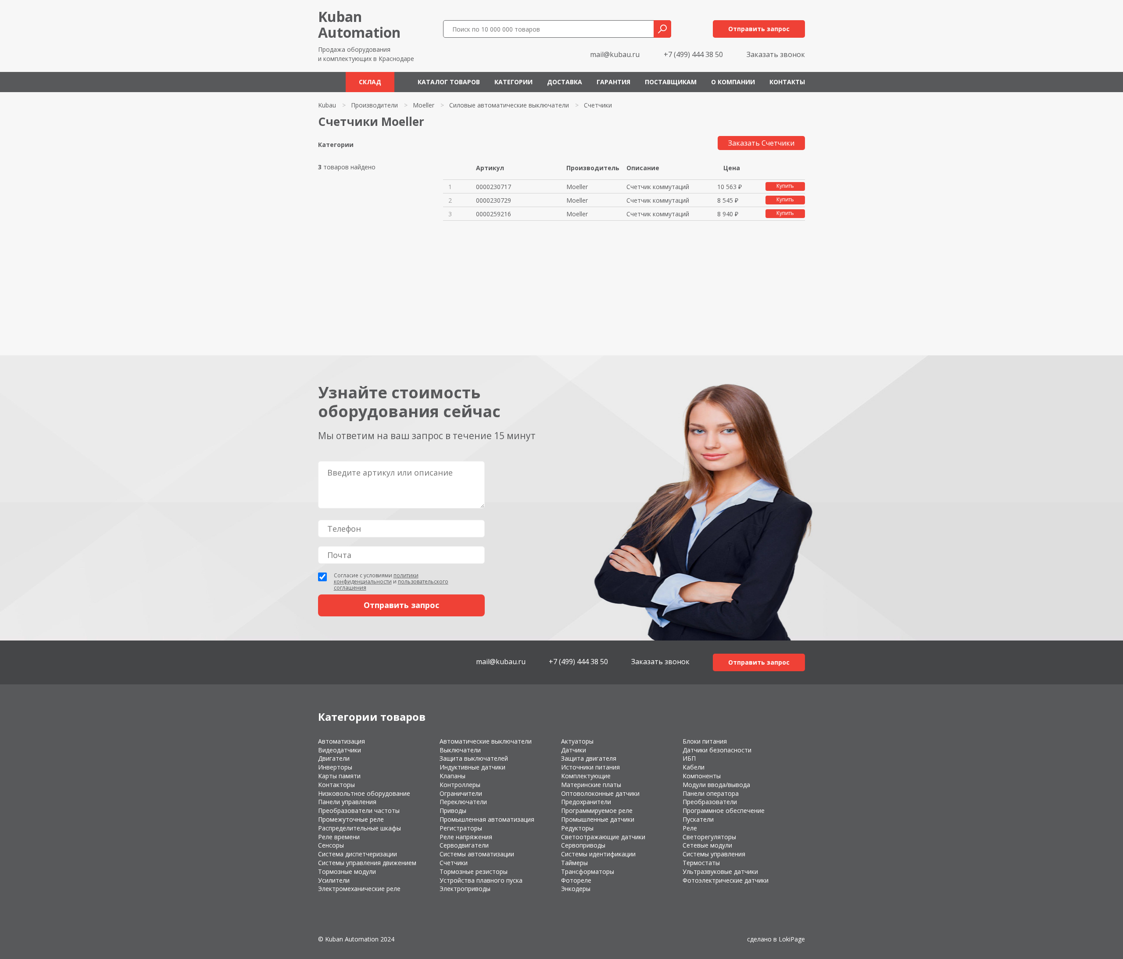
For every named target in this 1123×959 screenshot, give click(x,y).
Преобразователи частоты (359, 810)
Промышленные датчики (597, 819)
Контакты (787, 82)
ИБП (689, 758)
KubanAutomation (359, 24)
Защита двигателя (588, 758)
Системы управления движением (367, 863)
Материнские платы (591, 784)
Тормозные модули (347, 871)
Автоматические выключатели (486, 741)
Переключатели (463, 802)
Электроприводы (465, 888)
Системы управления (714, 854)
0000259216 (493, 214)
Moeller (423, 105)
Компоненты (702, 776)
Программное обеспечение (724, 810)
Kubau (327, 105)
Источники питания (590, 767)
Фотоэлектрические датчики (726, 880)
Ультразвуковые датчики (720, 871)
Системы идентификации (598, 854)
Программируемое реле (597, 810)
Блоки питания (705, 741)
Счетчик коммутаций (657, 186)
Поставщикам (671, 82)
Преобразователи (710, 802)
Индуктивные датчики (472, 767)
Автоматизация (341, 741)
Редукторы (577, 828)
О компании (733, 82)
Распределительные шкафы (359, 828)
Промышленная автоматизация (487, 819)
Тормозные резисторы (474, 871)
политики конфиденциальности (376, 578)
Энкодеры (575, 888)
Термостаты (701, 863)
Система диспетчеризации (357, 854)
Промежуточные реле (351, 819)
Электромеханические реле (359, 888)
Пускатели (698, 819)
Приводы (453, 810)
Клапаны (452, 776)
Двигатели (334, 758)
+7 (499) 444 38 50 (693, 54)
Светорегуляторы (709, 837)
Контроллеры (460, 784)
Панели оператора (711, 793)
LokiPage (792, 939)
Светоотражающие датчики (603, 837)
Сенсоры (331, 845)
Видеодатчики (339, 750)
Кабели (694, 767)
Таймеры (574, 863)
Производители (374, 105)
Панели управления (347, 802)
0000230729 (493, 200)
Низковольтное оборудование (364, 793)
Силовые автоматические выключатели (509, 105)
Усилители (334, 880)
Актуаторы (577, 741)
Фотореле (576, 880)
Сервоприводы (583, 845)
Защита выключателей (474, 758)
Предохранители (586, 802)
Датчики (573, 750)
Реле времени (339, 837)
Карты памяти (339, 776)
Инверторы (335, 767)
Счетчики (454, 863)
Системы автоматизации (477, 854)
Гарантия (613, 82)
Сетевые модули (707, 845)
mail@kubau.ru (615, 54)
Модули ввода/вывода (716, 784)
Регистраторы (461, 828)
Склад (370, 82)
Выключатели (460, 750)
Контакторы (336, 784)
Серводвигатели (464, 845)
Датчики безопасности (717, 750)
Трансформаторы (587, 871)
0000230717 (493, 186)
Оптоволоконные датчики (600, 793)
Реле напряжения (466, 837)
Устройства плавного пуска (481, 880)
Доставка (564, 82)
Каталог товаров (449, 82)
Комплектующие (586, 776)
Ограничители (461, 793)
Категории (513, 82)
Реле (690, 828)
